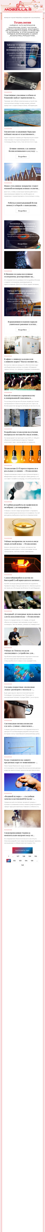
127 (18, 856)
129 (29, 856)
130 (35, 856)
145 (22, 865)
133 (20, 861)
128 (23, 856)
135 (32, 861)
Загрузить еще (22, 850)
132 (14, 861)
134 (26, 861)
